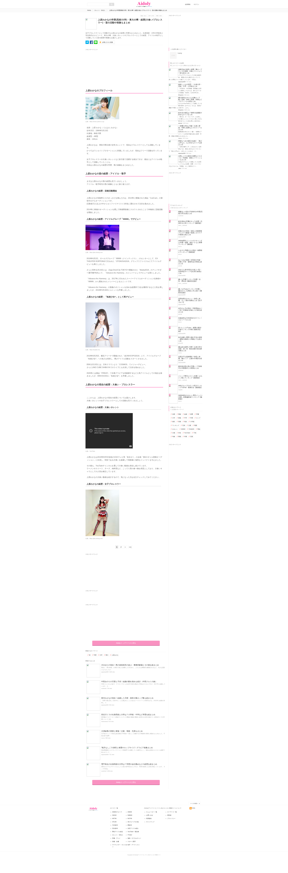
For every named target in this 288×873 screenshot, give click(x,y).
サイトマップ (150, 822)
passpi (180, 123)
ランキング (175, 425)
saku (179, 168)
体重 (191, 414)
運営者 (169, 815)
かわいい (175, 429)
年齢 (173, 436)
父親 (189, 425)
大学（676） (151, 15)
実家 (179, 421)
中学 (185, 418)
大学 (101, 655)
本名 (179, 433)
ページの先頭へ (194, 803)
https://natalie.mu (95, 350)
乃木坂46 (191, 429)
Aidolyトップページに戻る (126, 643)
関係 (179, 436)
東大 (107, 655)
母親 (195, 425)
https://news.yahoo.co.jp (97, 121)
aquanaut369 (104, 672)
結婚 (185, 414)
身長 (173, 414)
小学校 (192, 421)
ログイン (196, 4)
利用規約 (149, 818)
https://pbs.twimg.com (96, 252)
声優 (197, 414)
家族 (179, 418)
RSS (193, 808)
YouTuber (187, 433)
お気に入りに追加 (107, 42)
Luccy (103, 738)
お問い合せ (149, 815)
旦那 (191, 436)
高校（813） (144, 15)
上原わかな (115, 655)
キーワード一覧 (172, 812)
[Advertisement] (106, 66)
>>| (130, 547)
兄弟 (183, 425)
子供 (195, 433)
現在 (185, 421)
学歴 (95, 655)
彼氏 (173, 421)
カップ (198, 418)
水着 (173, 433)
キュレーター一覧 (151, 812)
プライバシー (171, 818)
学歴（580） (159, 15)
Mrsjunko (180, 95)
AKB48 (183, 429)
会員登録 (187, 4)
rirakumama (104, 721)
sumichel (103, 688)
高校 (179, 414)
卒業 (185, 436)
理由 (198, 429)
